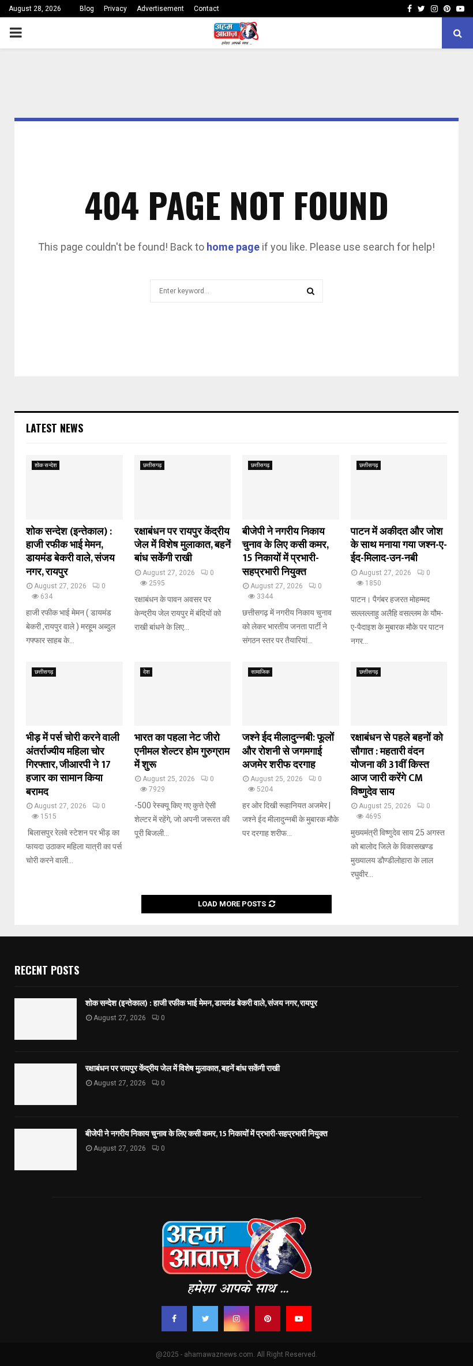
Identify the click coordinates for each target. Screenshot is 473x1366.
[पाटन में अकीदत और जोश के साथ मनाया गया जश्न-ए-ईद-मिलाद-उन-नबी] (399, 487)
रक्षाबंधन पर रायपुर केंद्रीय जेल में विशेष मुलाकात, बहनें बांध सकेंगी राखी (182, 545)
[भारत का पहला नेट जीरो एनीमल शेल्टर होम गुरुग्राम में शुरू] (182, 694)
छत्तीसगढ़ (152, 465)
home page (233, 247)
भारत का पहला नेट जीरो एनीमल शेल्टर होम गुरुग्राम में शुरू (182, 751)
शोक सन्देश (46, 465)
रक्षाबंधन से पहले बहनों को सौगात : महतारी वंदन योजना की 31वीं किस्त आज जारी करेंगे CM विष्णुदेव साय (397, 765)
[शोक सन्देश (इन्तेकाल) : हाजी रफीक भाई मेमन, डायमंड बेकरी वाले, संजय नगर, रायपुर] (74, 487)
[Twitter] (205, 1318)
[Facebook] (174, 1318)
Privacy (115, 9)
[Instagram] (236, 1318)
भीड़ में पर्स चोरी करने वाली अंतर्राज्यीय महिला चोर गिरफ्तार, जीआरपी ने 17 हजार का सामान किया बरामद (72, 765)
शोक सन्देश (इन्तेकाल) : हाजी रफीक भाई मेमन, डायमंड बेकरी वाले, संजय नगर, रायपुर (70, 552)
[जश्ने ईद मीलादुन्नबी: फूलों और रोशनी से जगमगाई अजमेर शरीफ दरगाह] (290, 694)
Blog (87, 9)
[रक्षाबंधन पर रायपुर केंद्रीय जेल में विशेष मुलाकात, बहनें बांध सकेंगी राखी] (182, 487)
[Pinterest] (267, 1318)
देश (146, 672)
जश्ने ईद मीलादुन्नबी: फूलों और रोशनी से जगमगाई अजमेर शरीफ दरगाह (288, 751)
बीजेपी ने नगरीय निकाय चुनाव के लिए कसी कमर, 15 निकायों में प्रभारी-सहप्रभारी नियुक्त (285, 552)
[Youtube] (298, 1318)
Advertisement (160, 9)
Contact (206, 9)
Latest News (54, 427)
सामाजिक (260, 672)
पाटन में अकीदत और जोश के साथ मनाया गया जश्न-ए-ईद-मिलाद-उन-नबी (399, 545)
